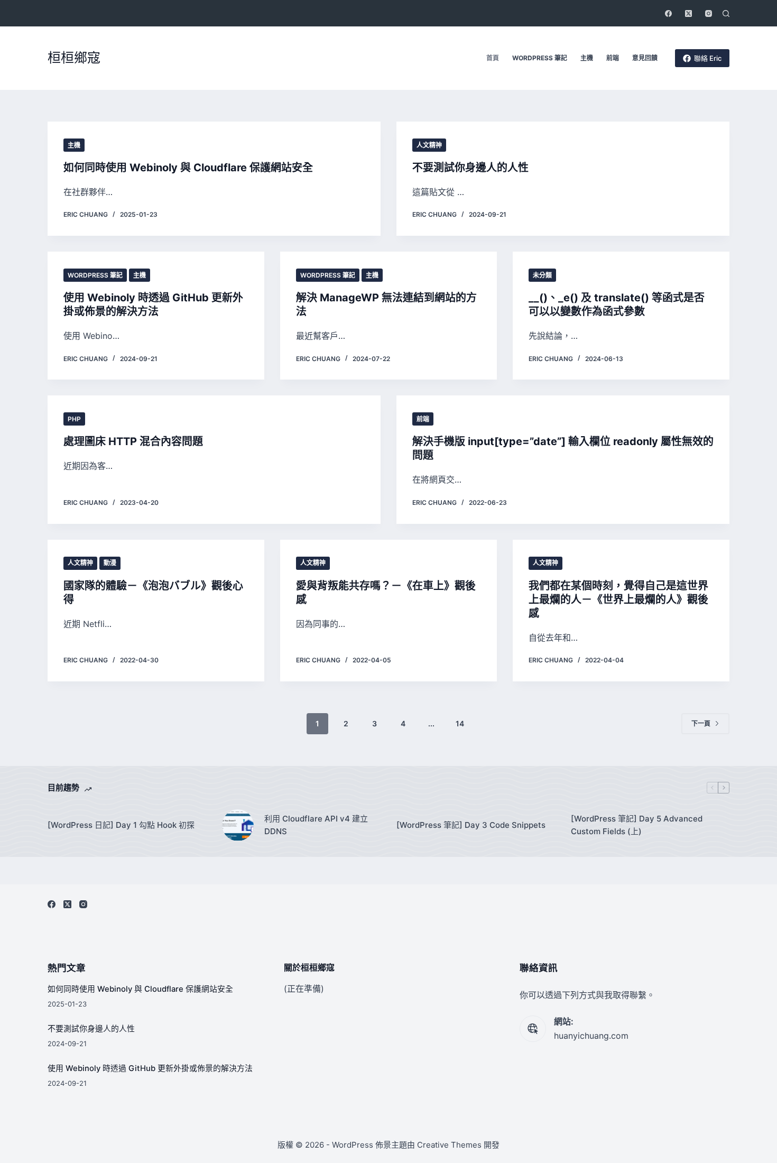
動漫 (110, 563)
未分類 (542, 275)
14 (460, 723)
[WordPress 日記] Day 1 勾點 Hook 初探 (121, 825)
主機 (586, 58)
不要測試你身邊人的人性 (470, 167)
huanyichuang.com (591, 1035)
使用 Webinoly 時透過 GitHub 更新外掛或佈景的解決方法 (150, 1068)
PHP (74, 419)
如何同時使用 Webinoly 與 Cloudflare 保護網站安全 (188, 167)
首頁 (492, 58)
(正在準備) (304, 988)
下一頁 (700, 723)
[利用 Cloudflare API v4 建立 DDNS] (238, 825)
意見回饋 (645, 58)
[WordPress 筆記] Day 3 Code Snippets (470, 825)
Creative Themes (449, 1145)
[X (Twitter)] (688, 13)
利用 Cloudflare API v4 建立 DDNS (316, 825)
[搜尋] (726, 13)
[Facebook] (668, 13)
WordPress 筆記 (539, 58)
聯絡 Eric (708, 58)
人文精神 (429, 145)
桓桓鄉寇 (74, 58)
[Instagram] (708, 13)
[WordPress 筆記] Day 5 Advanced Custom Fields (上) (636, 825)
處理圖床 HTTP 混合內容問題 (133, 441)
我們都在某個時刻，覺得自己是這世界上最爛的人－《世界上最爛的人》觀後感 (618, 599)
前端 (612, 58)
